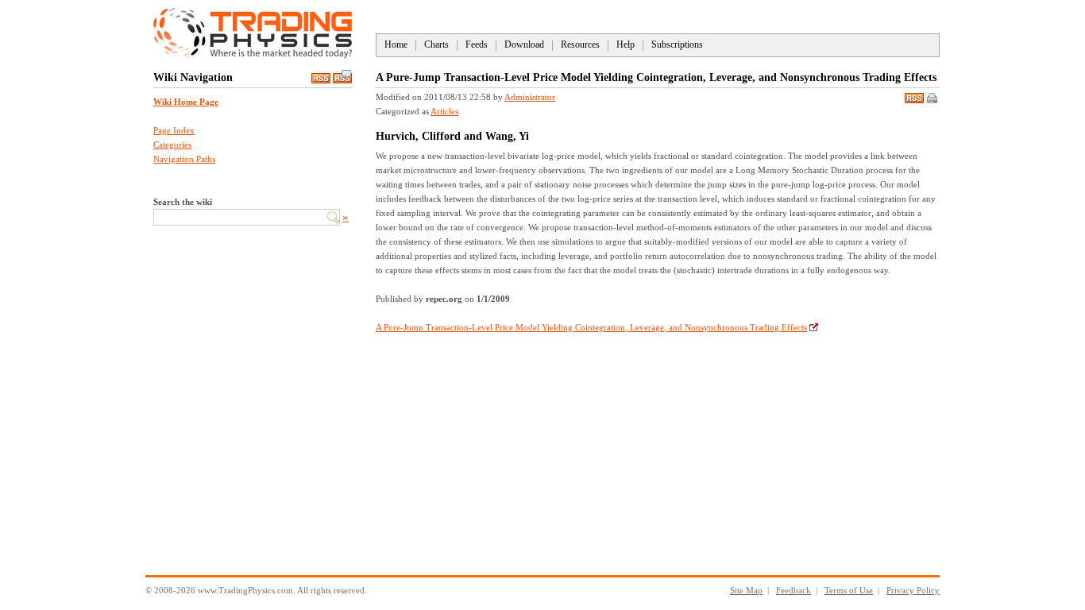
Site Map (746, 590)
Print (933, 99)
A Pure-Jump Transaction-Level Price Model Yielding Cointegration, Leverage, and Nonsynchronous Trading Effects (591, 327)
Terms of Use (848, 590)
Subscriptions (677, 44)
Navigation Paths (184, 159)
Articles (444, 111)
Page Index (174, 130)
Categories (172, 144)
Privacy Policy (913, 590)
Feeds (476, 44)
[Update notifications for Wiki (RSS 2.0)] (320, 80)
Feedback (793, 590)
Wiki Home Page (185, 101)
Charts (436, 44)
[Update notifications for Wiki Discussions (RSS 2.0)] (342, 80)
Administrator (529, 97)
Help (625, 44)
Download (524, 44)
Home (395, 44)
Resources (580, 44)
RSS (914, 96)
